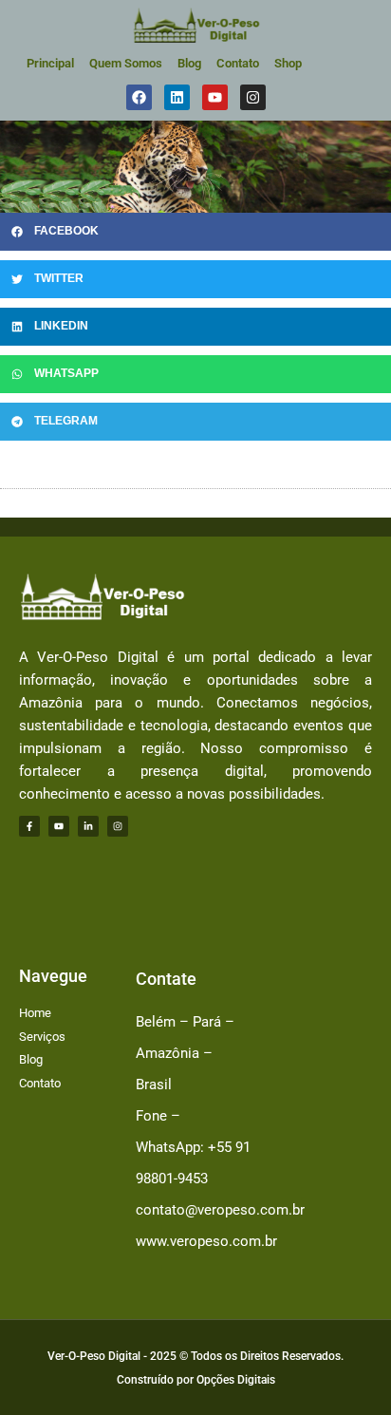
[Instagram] (117, 826)
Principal (50, 63)
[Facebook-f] (29, 826)
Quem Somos (125, 63)
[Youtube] (58, 826)
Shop (288, 63)
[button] (195, 232)
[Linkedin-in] (88, 826)
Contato (237, 63)
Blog (189, 63)
